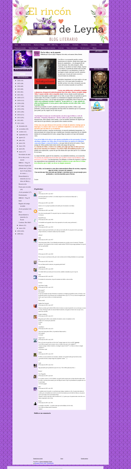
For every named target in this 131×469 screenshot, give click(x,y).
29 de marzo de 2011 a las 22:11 (45, 316)
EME (100, 45)
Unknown (40, 208)
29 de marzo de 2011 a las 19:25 (45, 227)
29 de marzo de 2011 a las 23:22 (45, 364)
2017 (19, 106)
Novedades (75, 45)
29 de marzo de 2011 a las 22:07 (45, 305)
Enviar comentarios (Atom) (46, 461)
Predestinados (23, 195)
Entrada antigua (84, 458)
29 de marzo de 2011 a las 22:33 (45, 328)
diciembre (22, 126)
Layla (39, 363)
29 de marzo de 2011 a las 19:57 (45, 239)
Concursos (93, 45)
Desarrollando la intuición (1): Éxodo (24, 217)
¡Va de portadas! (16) (25, 209)
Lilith (39, 238)
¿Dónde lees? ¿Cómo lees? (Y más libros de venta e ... (25, 171)
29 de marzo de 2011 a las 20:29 (45, 269)
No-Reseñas (84, 45)
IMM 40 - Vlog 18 (24, 198)
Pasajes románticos (42, 314)
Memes (94, 48)
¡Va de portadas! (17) (25, 192)
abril (20, 149)
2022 (19, 92)
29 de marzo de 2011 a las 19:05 (45, 219)
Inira (39, 386)
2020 (19, 97)
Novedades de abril (24, 154)
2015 (19, 112)
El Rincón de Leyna (58, 468)
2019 (19, 100)
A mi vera (61, 48)
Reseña (80, 54)
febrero (21, 225)
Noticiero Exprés (33, 48)
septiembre (22, 134)
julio (20, 140)
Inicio (16, 45)
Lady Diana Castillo (42, 285)
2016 (19, 109)
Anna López (41, 225)
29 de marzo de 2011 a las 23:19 (45, 354)
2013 (19, 117)
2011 (19, 123)
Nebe (39, 274)
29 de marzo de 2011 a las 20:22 (45, 261)
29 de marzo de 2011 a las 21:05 (45, 287)
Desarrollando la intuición (48, 48)
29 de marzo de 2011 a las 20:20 (45, 254)
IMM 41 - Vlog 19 (24, 163)
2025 (19, 83)
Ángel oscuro (41, 337)
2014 (19, 114)
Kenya (39, 401)
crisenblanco (41, 327)
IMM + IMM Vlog (52, 45)
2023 (19, 89)
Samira (40, 352)
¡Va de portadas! (65, 45)
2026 (19, 80)
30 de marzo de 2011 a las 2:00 (45, 388)
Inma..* (40, 192)
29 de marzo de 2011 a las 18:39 (45, 203)
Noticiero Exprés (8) (25, 165)
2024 (19, 86)
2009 (19, 234)
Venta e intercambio (72, 48)
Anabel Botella (41, 267)
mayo (21, 146)
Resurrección (23, 184)
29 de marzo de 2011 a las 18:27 (45, 193)
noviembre (22, 129)
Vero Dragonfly (42, 374)
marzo (21, 152)
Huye (20, 212)
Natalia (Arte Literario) (43, 303)
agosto (21, 137)
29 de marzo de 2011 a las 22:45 (45, 339)
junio (20, 143)
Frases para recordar (20, 48)
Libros (76, 54)
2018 (19, 103)
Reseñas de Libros (26, 45)
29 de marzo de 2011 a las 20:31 (45, 276)
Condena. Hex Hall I (25, 222)
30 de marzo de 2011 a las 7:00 (45, 402)
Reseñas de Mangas (39, 45)
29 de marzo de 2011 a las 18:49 (45, 210)
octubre (21, 132)
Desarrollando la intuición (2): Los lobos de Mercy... (24, 178)
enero (21, 228)
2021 (19, 95)
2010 (19, 231)
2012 (19, 120)
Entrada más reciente (38, 458)
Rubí (20, 201)
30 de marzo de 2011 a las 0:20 (45, 375)
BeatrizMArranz (42, 218)
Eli (39, 259)
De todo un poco (85, 48)
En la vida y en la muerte (50, 52)
